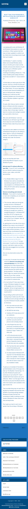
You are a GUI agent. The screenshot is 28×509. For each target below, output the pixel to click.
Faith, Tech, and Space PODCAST (11, 457)
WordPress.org (6, 494)
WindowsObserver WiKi (8, 471)
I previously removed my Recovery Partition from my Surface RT (13, 239)
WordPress (23, 505)
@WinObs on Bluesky (8, 453)
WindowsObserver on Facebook (10, 464)
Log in (4, 483)
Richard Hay (12, 20)
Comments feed (7, 490)
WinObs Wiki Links (7, 475)
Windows (14, 22)
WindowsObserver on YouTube (10, 467)
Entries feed (6, 487)
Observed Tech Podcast (9, 460)
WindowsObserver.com (7, 505)
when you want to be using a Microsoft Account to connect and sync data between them (14, 235)
